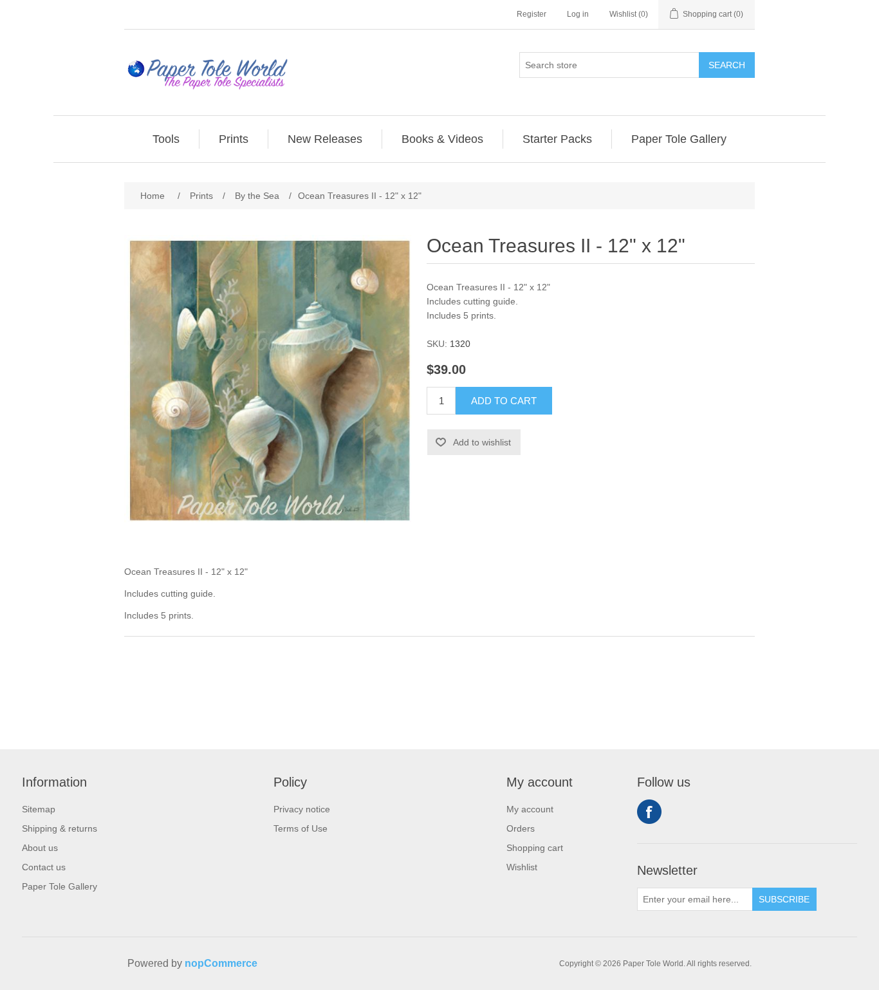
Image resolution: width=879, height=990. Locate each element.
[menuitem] (166, 139)
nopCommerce (221, 963)
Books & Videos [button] (442, 139)
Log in (578, 14)
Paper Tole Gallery (59, 886)
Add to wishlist (482, 442)
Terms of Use (300, 828)
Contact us (44, 867)
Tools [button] (166, 139)
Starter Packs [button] (557, 139)
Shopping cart (534, 848)
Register (531, 14)
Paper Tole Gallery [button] (678, 139)
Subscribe (784, 899)
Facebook (649, 811)
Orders (520, 828)
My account (529, 809)
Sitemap (38, 809)
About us (40, 848)
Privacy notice (301, 809)
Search (726, 65)
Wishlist (521, 867)
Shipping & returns (59, 828)
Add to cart (504, 400)
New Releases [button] (325, 139)
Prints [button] (233, 139)
